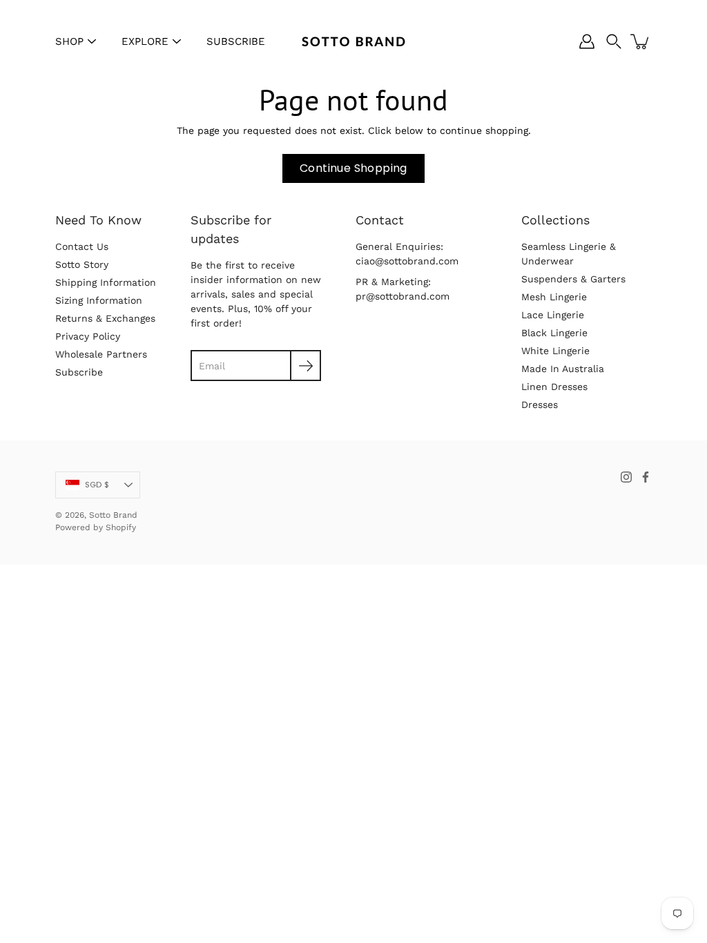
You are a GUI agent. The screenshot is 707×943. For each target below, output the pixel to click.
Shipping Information (105, 282)
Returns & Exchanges (105, 318)
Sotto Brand (113, 515)
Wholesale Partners (101, 354)
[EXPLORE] (177, 41)
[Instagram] (626, 477)
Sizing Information (98, 300)
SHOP (69, 41)
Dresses (539, 404)
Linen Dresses (554, 386)
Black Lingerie (554, 332)
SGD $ (97, 484)
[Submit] (305, 365)
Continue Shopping (353, 168)
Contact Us (81, 246)
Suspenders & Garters (573, 278)
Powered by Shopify (95, 527)
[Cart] (641, 41)
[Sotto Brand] (353, 41)
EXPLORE (145, 41)
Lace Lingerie (552, 314)
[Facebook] (645, 477)
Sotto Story (81, 264)
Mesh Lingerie (554, 296)
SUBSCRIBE (235, 41)
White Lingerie (555, 350)
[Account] (587, 41)
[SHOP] (92, 41)
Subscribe (79, 372)
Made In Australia (562, 368)
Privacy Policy (87, 336)
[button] (613, 41)
